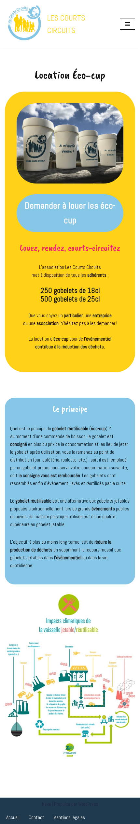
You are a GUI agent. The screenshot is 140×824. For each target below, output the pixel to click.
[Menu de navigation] (127, 24)
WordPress (88, 804)
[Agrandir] (126, 602)
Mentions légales (69, 817)
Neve (46, 804)
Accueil (13, 817)
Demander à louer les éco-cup (70, 213)
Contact (36, 817)
